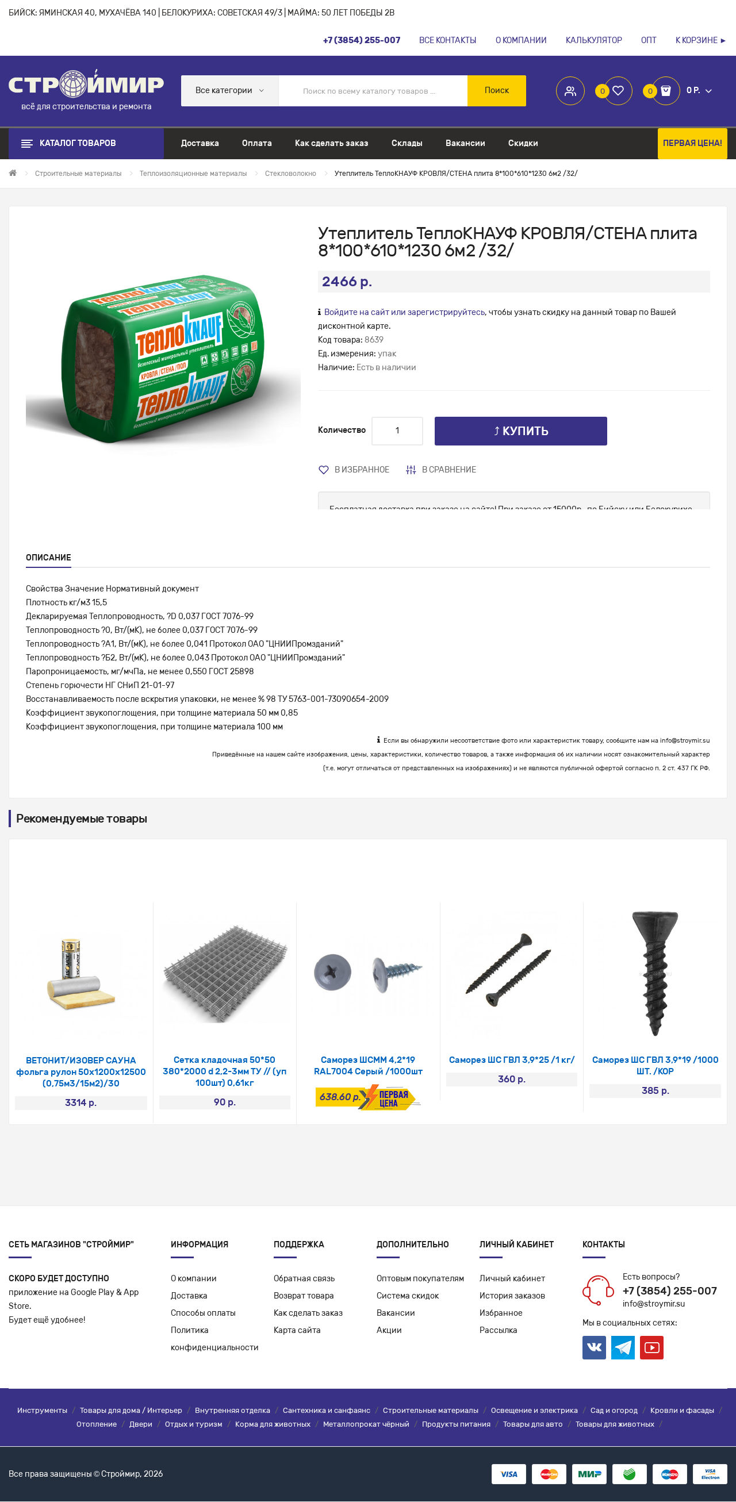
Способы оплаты (203, 1313)
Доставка (189, 1296)
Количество (342, 430)
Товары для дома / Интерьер (131, 1410)
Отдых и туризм (194, 1424)
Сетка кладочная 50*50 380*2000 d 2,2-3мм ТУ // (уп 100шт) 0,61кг (224, 1071)
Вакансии (396, 1313)
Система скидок (408, 1296)
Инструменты (42, 1410)
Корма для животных (272, 1424)
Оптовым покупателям (420, 1279)
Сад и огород (614, 1410)
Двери (140, 1424)
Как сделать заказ (308, 1313)
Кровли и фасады (682, 1410)
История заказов (512, 1296)
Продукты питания (456, 1424)
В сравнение (449, 470)
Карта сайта (297, 1330)
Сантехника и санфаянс (326, 1410)
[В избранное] (65, 1025)
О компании (194, 1279)
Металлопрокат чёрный (366, 1424)
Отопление (96, 1424)
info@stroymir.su (685, 740)
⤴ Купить (521, 431)
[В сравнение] (96, 1025)
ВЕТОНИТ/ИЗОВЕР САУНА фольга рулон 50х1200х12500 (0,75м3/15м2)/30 (81, 1072)
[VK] (594, 1347)
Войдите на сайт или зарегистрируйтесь (404, 312)
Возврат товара (304, 1296)
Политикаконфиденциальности (215, 1339)
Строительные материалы (430, 1410)
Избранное (501, 1313)
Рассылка (499, 1330)
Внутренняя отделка (232, 1410)
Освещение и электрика (534, 1410)
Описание (48, 558)
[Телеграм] (623, 1348)
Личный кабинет (512, 1279)
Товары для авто (533, 1424)
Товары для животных (615, 1424)
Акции (389, 1330)
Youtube (652, 1347)
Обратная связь (304, 1279)
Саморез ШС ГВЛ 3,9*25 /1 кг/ (512, 1060)
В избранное (362, 470)
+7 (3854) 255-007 (670, 1291)
